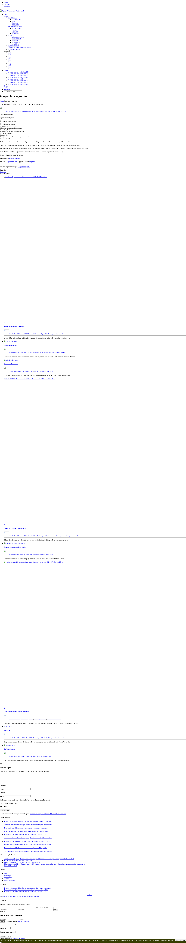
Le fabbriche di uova (14, 49)
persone (58, 111)
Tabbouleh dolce (9, 749)
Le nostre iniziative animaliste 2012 (18, 77)
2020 (9, 68)
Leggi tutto (182, 940)
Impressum (7, 875)
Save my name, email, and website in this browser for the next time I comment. (26, 800)
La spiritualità (16, 42)
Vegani (6, 16)
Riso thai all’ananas (10, 345)
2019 (9, 67)
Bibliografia (15, 25)
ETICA (10, 35)
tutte (58, 719)
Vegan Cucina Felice (73, 536)
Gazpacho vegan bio (12, 162)
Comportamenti (16, 39)
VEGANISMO (12, 18)
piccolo (58, 536)
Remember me (12, 921)
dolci (46, 756)
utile (61, 737)
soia (59, 352)
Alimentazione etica (18, 37)
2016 (9, 61)
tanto (66, 536)
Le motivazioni (16, 19)
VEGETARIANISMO (15, 26)
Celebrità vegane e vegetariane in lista (19, 47)
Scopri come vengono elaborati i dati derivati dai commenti (48, 814)
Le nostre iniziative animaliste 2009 (18, 72)
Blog (5, 14)
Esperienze (15, 23)
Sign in (3, 921)
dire (47, 737)
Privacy (6, 873)
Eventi (6, 86)
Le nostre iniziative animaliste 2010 (18, 74)
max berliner (8, 877)
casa (51, 334)
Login (6, 88)
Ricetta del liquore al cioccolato (14, 326)
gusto (53, 334)
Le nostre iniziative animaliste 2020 (18, 84)
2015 (9, 60)
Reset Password (5, 938)
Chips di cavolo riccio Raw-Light (14, 547)
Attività (6, 70)
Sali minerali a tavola (11, 364)
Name (2, 789)
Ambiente (15, 40)
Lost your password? (23, 921)
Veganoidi (32, 162)
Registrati (7, 89)
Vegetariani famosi (13, 46)
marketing (90, 895)
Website (2, 796)
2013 (9, 56)
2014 (9, 58)
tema (60, 334)
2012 (9, 54)
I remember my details (18, 938)
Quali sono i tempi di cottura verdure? (16, 711)
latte (49, 737)
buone (47, 554)
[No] (1, 942)
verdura (63, 111)
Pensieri (14, 21)
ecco (55, 719)
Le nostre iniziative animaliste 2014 (18, 81)
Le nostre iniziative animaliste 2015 (18, 82)
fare (51, 554)
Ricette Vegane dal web (38, 111)
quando (62, 536)
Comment (3, 786)
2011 (9, 53)
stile (57, 334)
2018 (9, 65)
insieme (50, 111)
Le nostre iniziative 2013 (15, 79)
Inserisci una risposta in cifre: (9, 803)
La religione (15, 44)
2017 (9, 63)
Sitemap (6, 878)
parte (54, 111)
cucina (52, 719)
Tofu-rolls (7, 730)
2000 (46, 111)
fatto (53, 352)
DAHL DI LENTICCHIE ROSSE (15, 528)
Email (2, 793)
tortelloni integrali (14, 158)
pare (52, 737)
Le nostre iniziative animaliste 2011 (18, 75)
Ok (177, 940)
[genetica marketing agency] (98, 895)
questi (56, 352)
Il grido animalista (9, 880)
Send (55, 909)
